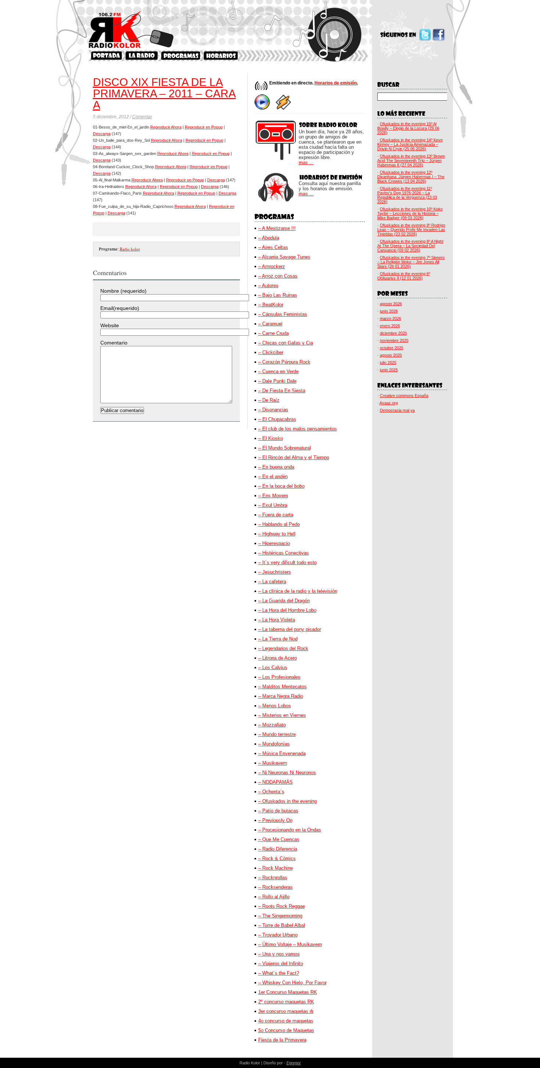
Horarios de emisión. (336, 83)
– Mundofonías (274, 744)
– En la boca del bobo (281, 486)
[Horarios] (221, 55)
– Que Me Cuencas (278, 839)
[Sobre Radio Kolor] (142, 55)
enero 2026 (390, 326)
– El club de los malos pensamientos (297, 429)
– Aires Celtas (273, 247)
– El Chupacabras (277, 419)
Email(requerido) (119, 308)
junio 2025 (389, 370)
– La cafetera (272, 581)
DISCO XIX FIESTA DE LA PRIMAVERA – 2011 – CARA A (164, 93)
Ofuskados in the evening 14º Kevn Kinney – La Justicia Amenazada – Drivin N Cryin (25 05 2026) (410, 144)
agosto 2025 (391, 355)
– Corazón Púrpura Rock (284, 362)
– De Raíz (269, 400)
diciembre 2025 (393, 333)
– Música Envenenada (282, 753)
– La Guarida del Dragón (284, 600)
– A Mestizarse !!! (277, 228)
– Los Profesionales (279, 677)
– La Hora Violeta (276, 620)
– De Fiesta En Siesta (281, 390)
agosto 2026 (391, 304)
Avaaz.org (388, 403)
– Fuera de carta (275, 514)
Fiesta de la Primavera (282, 1040)
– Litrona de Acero (277, 658)
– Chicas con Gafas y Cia (285, 343)
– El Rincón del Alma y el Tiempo (293, 457)
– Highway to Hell (276, 534)
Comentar (142, 116)
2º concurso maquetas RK (286, 1001)
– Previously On (275, 820)
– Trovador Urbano (278, 935)
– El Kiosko (270, 438)
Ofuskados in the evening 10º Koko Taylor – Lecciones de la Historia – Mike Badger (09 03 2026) (410, 213)
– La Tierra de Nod (278, 639)
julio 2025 (388, 362)
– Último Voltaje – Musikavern (290, 944)
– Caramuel (270, 323)
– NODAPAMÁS (275, 782)
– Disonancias (273, 409)
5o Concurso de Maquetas (286, 1030)
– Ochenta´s (271, 791)
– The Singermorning (280, 916)
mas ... (306, 162)
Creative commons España (404, 395)
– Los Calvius (272, 667)
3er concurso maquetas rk (286, 1011)
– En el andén (273, 476)
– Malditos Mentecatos (282, 686)
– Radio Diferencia (277, 849)
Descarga (102, 133)
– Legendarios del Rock (283, 648)
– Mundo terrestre (277, 734)
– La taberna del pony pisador (289, 629)
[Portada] (106, 55)
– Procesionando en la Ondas (289, 830)
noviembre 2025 (394, 340)
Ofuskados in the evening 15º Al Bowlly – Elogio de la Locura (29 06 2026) (408, 128)
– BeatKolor (270, 304)
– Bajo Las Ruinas (277, 295)
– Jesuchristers (274, 572)
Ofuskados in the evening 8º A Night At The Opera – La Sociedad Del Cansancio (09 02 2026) (410, 245)
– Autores (268, 285)
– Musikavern (272, 763)
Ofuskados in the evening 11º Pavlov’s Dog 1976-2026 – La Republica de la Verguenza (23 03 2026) (407, 195)
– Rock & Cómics (277, 858)
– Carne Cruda (273, 333)
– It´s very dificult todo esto (287, 562)
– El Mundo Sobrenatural (284, 448)
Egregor (294, 1063)
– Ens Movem (273, 495)
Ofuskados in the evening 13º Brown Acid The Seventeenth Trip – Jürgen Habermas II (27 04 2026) (411, 160)
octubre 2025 (391, 348)
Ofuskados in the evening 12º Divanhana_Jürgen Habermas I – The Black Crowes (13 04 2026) (410, 176)
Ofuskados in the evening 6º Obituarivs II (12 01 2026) (403, 275)
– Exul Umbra (272, 505)
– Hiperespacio (274, 543)
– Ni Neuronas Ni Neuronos (287, 772)
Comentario (113, 343)
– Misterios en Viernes (282, 715)
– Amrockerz (271, 266)
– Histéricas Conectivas (283, 553)
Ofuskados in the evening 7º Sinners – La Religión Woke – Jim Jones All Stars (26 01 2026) (411, 261)
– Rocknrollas (272, 877)
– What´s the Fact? (278, 973)
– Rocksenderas (275, 887)
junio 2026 (389, 311)
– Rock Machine (275, 868)
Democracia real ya (397, 410)
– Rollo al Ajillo (273, 896)
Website (109, 325)
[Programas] (180, 55)
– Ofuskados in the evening (287, 801)
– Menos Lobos (274, 705)
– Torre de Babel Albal (281, 925)
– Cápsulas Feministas (282, 314)
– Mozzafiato (272, 725)
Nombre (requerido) (123, 291)
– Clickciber (270, 352)
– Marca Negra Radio (280, 696)
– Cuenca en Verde (278, 371)
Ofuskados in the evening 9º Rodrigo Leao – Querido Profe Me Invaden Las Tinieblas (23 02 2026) (411, 229)
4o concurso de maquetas (285, 1021)
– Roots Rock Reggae (281, 906)
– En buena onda (276, 467)
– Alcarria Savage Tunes (284, 257)
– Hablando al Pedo (279, 524)
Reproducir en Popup (204, 127)
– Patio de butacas (278, 810)
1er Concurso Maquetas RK (287, 992)
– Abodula (268, 238)
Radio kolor (130, 249)
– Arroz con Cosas (278, 276)
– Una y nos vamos (279, 954)
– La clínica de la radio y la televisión (297, 591)
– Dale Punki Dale (277, 381)
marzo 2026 (390, 318)
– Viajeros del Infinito (280, 963)
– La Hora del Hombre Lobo (287, 610)
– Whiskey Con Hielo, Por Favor (292, 982)
